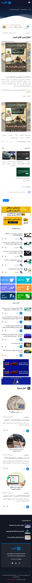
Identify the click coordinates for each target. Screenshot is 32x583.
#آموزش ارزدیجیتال (14, 138)
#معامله (10, 135)
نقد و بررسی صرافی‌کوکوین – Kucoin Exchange (14, 261)
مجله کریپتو (24, 10)
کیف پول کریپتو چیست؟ (17, 343)
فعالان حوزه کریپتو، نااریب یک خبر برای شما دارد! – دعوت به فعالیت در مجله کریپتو (12, 309)
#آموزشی (27, 33)
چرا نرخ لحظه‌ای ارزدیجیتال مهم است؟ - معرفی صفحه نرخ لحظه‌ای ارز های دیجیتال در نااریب (12, 326)
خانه (29, 10)
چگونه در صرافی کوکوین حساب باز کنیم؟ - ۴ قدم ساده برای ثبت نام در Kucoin (12, 243)
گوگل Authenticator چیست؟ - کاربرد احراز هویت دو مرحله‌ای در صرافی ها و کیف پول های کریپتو (16, 496)
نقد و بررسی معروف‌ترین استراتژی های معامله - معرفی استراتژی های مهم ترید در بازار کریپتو (16, 458)
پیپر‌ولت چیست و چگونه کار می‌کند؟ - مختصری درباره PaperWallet (17, 420)
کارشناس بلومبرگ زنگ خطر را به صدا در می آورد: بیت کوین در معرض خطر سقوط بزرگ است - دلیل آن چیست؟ (12, 318)
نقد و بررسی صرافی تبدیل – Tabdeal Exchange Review (14, 234)
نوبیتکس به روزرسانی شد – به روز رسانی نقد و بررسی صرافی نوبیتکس (13, 252)
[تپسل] (4, 217)
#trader (27, 138)
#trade (4, 135)
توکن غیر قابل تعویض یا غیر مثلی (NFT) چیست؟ (13, 351)
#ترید (16, 135)
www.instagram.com (22, 141)
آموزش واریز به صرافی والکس (15, 269)
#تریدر (22, 138)
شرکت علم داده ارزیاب (11, 579)
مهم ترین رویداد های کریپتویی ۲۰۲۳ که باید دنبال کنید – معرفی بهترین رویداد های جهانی (12, 335)
